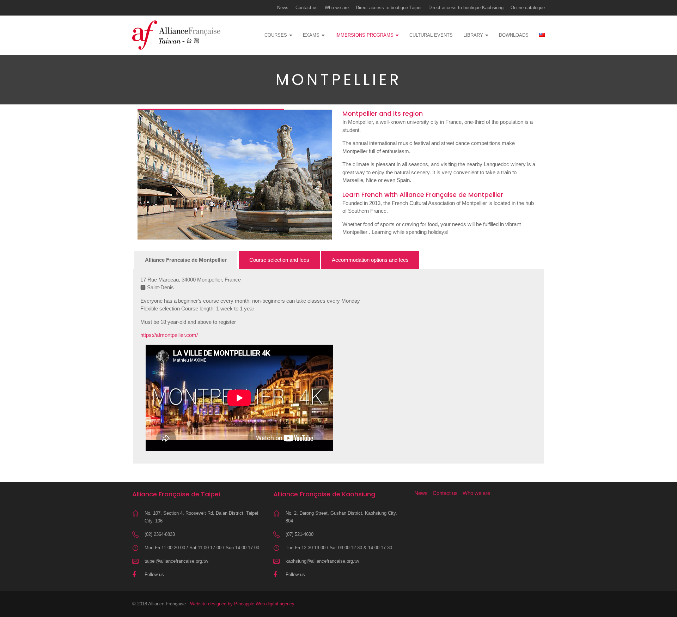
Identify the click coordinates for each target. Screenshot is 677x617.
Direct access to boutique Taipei (388, 7)
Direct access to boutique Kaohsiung (466, 7)
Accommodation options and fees (370, 260)
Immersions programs (364, 35)
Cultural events (431, 35)
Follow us (154, 574)
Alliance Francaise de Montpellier (186, 260)
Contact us (306, 7)
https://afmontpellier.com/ (169, 335)
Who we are (337, 7)
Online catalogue (528, 7)
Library (473, 35)
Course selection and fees (279, 260)
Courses (275, 35)
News (282, 7)
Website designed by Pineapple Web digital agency (242, 603)
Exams (311, 35)
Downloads (514, 35)
